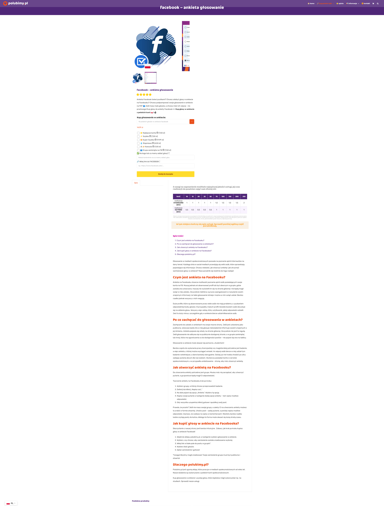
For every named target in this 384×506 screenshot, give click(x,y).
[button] (377, 3)
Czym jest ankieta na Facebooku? (190, 240)
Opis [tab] (136, 183)
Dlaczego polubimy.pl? (186, 254)
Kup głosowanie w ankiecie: (151, 117)
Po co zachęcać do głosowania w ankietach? (195, 244)
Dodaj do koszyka (165, 174)
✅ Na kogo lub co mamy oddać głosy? (153, 153)
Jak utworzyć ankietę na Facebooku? (192, 247)
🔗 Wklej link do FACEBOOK (148, 161)
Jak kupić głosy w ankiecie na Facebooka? (194, 251)
